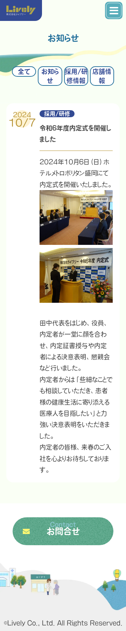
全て (24, 71)
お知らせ (49, 76)
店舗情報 (101, 76)
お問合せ (63, 528)
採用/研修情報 (76, 76)
